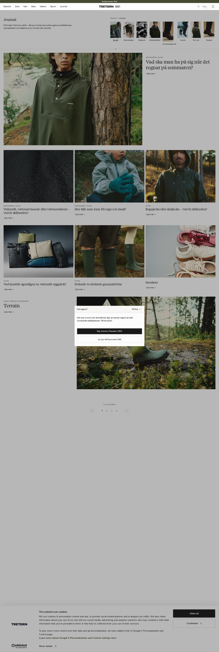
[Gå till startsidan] (109, 7)
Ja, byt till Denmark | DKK (109, 340)
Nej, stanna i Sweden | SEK (109, 331)
